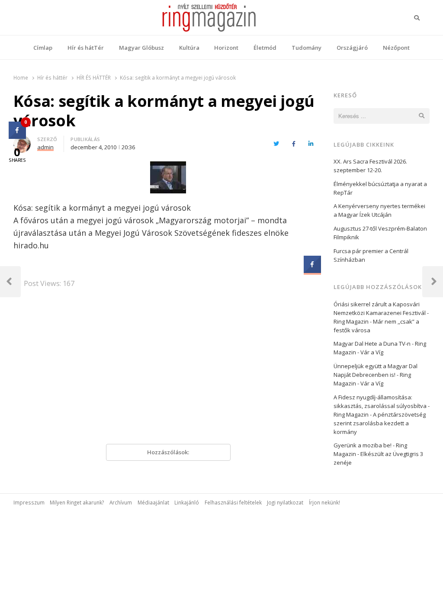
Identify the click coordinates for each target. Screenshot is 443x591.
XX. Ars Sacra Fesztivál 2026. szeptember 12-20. (370, 165)
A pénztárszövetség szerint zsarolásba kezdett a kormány (380, 423)
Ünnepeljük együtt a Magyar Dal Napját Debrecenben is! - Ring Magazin (375, 374)
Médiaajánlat (153, 502)
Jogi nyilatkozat (285, 502)
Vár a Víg (371, 352)
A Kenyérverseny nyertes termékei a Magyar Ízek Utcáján (379, 210)
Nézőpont (396, 47)
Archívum (120, 502)
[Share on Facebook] (312, 270)
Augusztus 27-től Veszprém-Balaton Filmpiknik (380, 233)
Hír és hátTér (85, 47)
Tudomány (306, 47)
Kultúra (189, 47)
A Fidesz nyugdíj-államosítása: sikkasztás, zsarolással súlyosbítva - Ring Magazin (382, 405)
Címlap (42, 47)
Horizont (226, 47)
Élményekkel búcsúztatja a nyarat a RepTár (380, 188)
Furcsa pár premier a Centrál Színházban (371, 255)
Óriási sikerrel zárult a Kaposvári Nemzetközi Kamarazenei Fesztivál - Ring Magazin (381, 312)
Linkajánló (186, 502)
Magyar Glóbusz (141, 47)
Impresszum (29, 502)
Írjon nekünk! (324, 502)
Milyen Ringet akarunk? (77, 502)
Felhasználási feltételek (233, 502)
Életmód (265, 47)
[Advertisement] (168, 369)
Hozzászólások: (168, 452)
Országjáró (352, 47)
